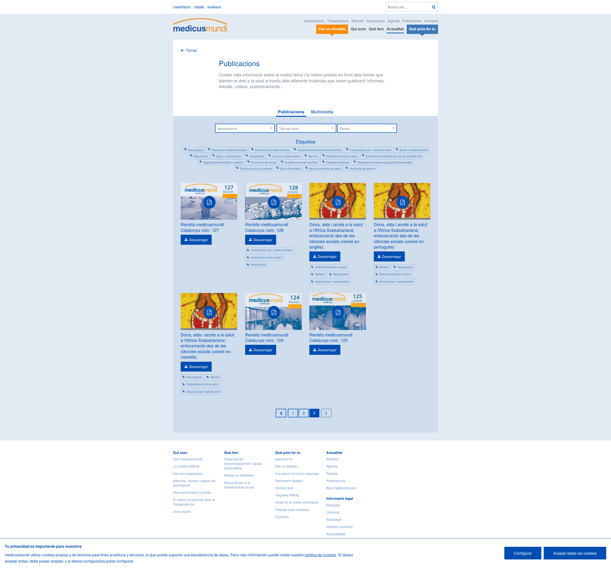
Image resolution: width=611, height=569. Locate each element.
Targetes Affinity (287, 495)
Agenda (394, 20)
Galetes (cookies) (339, 526)
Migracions (201, 156)
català (199, 7)
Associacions (314, 20)
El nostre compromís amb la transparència (194, 501)
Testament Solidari (289, 480)
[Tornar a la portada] (200, 24)
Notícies (358, 20)
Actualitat (395, 29)
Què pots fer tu (287, 452)
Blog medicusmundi (340, 487)
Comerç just (284, 487)
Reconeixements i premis (192, 492)
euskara (214, 7)
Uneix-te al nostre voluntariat (297, 502)
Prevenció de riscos (263, 162)
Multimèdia (322, 112)
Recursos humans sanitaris (229, 150)
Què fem (376, 29)
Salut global (195, 150)
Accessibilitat (336, 534)
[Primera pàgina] (281, 413)
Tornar (191, 50)
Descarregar (198, 239)
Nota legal (334, 519)
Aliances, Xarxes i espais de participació (194, 483)
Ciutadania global (337, 162)
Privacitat (333, 505)
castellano (181, 7)
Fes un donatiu (286, 466)
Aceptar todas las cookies (575, 553)
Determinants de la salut (342, 156)
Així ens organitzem (188, 473)
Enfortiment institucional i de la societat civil (394, 156)
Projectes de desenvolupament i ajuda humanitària (243, 463)
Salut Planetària (290, 168)
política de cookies (320, 555)
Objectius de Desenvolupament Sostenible (384, 162)
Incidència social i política (301, 162)
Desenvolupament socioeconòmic (319, 150)
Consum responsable (286, 156)
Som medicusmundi (187, 459)
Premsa (332, 473)
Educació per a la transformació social (239, 484)
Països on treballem (239, 475)
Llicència (332, 512)
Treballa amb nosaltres (292, 509)
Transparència (338, 20)
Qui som (358, 29)
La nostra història (186, 466)
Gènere (313, 156)
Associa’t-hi (283, 459)
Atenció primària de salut (325, 168)
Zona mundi (182, 511)
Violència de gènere (362, 168)
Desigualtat (256, 156)
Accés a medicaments (413, 150)
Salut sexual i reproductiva (272, 150)
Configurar (523, 553)
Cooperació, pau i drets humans (370, 150)
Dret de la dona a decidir (256, 168)
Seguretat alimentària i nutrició (223, 162)
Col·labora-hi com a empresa (297, 473)
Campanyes (376, 20)
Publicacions (411, 20)
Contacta (431, 20)
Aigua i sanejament (228, 156)
